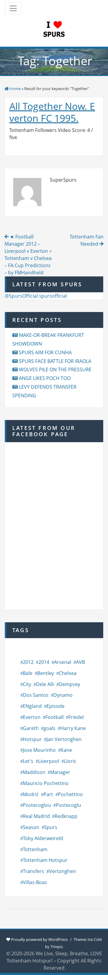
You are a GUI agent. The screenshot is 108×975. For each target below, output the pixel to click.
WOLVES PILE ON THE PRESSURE (55, 369)
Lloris (70, 761)
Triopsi (56, 946)
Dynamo (63, 695)
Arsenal (62, 662)
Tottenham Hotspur (45, 860)
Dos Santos (36, 695)
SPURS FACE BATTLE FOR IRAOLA (55, 361)
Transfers (33, 871)
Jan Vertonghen (64, 739)
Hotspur (32, 739)
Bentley (45, 673)
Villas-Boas (35, 882)
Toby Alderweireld (43, 838)
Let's (28, 761)
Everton (31, 717)
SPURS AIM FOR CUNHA (45, 352)
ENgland (32, 706)
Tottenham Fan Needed (87, 240)
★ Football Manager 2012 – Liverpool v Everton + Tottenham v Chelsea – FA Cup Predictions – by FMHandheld (28, 254)
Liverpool (48, 761)
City (27, 684)
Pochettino (70, 794)
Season (31, 827)
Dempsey (69, 684)
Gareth (31, 728)
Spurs (50, 827)
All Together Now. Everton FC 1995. (52, 112)
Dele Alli (45, 684)
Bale (27, 673)
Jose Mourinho (39, 750)
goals (50, 728)
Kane (66, 750)
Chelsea (67, 673)
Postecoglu (68, 805)
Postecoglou (37, 805)
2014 (43, 662)
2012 (28, 662)
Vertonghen (62, 871)
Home (15, 88)
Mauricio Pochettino (46, 783)
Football (54, 717)
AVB (80, 662)
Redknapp (66, 816)
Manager (60, 772)
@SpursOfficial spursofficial (36, 296)
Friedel (76, 717)
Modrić (31, 794)
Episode (55, 706)
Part (48, 794)
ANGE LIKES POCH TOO (44, 378)
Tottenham (35, 849)
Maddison (34, 772)
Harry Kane (73, 728)
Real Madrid (36, 816)
